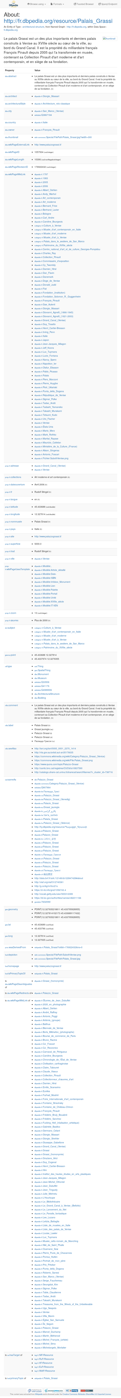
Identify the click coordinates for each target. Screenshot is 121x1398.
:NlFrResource (44, 1355)
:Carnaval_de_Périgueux (51, 1051)
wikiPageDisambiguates (18, 984)
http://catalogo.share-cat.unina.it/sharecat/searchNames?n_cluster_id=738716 (74, 772)
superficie (12, 543)
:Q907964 (43, 787)
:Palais (42, 375)
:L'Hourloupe (45, 1197)
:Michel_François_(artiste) (51, 1339)
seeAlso (10, 748)
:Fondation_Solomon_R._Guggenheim (58, 296)
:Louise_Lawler (46, 1233)
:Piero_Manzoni (46, 379)
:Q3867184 (43, 114)
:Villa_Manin (44, 1316)
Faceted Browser (85, 4)
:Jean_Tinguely (46, 1189)
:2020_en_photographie (50, 1004)
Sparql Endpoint (109, 4)
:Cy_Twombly (45, 265)
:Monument (42, 674)
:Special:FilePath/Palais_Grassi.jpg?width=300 (63, 137)
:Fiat (41, 288)
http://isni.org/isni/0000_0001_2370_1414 (55, 748)
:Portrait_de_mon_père (50, 1260)
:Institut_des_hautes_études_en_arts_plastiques (63, 1174)
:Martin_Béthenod (47, 1335)
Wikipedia (39, 1394)
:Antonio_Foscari (47, 454)
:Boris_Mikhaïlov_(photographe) (54, 1032)
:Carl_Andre (44, 217)
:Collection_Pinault (48, 257)
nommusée (13, 521)
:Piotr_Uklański (46, 387)
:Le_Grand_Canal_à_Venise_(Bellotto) (58, 1205)
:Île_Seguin (44, 1323)
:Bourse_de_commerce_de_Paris (55, 1035)
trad (10, 551)
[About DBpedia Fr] (13, 4)
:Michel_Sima (45, 1343)
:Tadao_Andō (45, 403)
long (9, 935)
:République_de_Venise (50, 395)
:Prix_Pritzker (45, 1264)
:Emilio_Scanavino (47, 1087)
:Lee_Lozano (45, 1217)
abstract (10, 76)
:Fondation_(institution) (50, 292)
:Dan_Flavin (44, 272)
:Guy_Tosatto (45, 324)
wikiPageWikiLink (15, 174)
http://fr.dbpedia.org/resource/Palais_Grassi (58, 20)
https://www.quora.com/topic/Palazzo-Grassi (56, 764)
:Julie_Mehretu (46, 1193)
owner (9, 129)
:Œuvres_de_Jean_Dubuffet (52, 1000)
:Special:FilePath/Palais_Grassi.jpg (57, 958)
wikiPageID (12, 152)
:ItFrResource (43, 1362)
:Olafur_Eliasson (47, 367)
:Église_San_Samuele (49, 1319)
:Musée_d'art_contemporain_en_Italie (58, 229)
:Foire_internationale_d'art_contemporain (59, 1099)
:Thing (39, 666)
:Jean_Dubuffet (46, 1185)
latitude (11, 506)
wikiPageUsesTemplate (17, 568)
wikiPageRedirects (18, 993)
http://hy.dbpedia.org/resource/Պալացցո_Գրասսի (61, 826)
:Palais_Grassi (46, 973)
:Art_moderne (45, 201)
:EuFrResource (44, 1366)
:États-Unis (44, 426)
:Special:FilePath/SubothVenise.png (58, 954)
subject (10, 627)
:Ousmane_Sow (46, 1248)
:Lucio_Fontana (46, 355)
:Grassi (42, 1150)
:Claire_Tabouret (47, 1067)
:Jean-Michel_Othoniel (50, 1181)
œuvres (11, 620)
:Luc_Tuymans (46, 351)
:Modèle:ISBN (45, 577)
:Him (41, 1170)
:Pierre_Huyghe (46, 383)
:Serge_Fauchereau (48, 1280)
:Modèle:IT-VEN (46, 605)
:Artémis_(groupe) (47, 1020)
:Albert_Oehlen (46, 190)
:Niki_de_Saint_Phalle (49, 1245)
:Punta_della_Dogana (49, 391)
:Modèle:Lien (45, 585)
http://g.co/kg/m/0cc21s (46, 886)
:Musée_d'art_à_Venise (50, 237)
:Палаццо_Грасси (48, 854)
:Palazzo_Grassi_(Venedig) (52, 799)
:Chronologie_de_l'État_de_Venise (56, 1059)
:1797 (41, 174)
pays (10, 528)
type (8, 666)
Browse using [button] (37, 4)
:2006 (41, 186)
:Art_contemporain (48, 197)
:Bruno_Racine (46, 1039)
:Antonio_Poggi (46, 1016)
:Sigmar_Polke (46, 399)
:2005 (41, 182)
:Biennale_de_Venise (49, 1028)
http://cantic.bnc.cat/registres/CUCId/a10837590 (58, 768)
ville (9, 558)
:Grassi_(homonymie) (49, 980)
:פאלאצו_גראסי (46, 815)
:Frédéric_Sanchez (48, 1118)
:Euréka (42, 1091)
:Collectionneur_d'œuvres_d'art (54, 1079)
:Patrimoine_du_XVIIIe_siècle (53, 245)
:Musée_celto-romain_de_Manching (56, 1241)
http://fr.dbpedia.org (76, 26)
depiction (11, 954)
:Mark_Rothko (45, 434)
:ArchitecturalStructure (47, 693)
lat (8, 924)
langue (11, 499)
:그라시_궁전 (45, 838)
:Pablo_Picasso (46, 371)
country (10, 122)
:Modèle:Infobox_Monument (52, 581)
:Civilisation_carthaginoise (51, 1063)
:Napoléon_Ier (45, 363)
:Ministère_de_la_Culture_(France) (56, 446)
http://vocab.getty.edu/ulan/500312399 (54, 893)
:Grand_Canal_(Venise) (50, 320)
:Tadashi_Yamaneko (49, 407)
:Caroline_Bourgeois (49, 221)
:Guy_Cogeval (45, 1162)
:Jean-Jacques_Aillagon (50, 343)
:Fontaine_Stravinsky (49, 1103)
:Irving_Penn (45, 332)
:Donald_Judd (45, 284)
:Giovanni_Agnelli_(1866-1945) (54, 312)
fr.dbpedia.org (11, 29)
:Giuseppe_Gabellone (49, 1142)
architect (11, 96)
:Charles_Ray (45, 253)
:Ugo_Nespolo (45, 1308)
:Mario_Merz (45, 430)
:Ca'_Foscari (45, 1043)
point (10, 654)
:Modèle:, (43, 566)
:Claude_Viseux (46, 1071)
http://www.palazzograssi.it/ (48, 144)
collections (13, 477)
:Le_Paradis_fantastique (50, 1213)
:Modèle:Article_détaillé (50, 570)
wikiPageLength (14, 159)
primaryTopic (15, 1378)
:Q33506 (42, 682)
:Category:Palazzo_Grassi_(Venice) (59, 783)
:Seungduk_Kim (46, 1284)
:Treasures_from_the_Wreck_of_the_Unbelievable (63, 1304)
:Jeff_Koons (44, 347)
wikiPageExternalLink (17, 144)
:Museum (41, 678)
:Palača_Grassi (46, 818)
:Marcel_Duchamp (47, 1331)
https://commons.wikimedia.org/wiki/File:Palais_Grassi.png (64, 760)
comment (11, 705)
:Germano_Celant (47, 1130)
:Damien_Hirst (45, 268)
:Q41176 (42, 685)
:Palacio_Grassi (47, 803)
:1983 (41, 178)
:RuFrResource (44, 1358)
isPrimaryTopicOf (15, 973)
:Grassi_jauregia (47, 807)
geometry (11, 909)
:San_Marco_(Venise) (49, 111)
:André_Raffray (46, 1012)
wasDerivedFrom (15, 947)
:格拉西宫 (43, 874)
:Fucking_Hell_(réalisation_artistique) (57, 1122)
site (9, 536)
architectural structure (33, 26)
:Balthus (42, 1024)
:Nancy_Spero (45, 359)
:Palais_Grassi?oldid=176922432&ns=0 (58, 947)
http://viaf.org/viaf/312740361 (49, 882)
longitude (12, 514)
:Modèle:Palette (46, 589)
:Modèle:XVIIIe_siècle (49, 601)
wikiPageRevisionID (16, 166)
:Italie (41, 122)
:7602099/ (43, 901)
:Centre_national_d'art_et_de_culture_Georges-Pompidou (67, 249)
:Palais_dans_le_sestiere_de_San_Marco (59, 241)
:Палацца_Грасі (47, 791)
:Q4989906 (43, 689)
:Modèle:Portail (46, 593)
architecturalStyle (15, 103)
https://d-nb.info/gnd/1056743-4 (50, 890)
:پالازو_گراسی (45, 811)
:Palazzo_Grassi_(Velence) (52, 822)
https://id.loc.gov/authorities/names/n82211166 (58, 897)
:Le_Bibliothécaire (47, 1201)
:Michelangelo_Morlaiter (50, 1347)
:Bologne (43, 213)
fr (8, 491)
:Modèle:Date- (45, 573)
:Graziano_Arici (46, 1158)
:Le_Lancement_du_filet (50, 1209)
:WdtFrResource (45, 1370)
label (9, 725)
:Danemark (44, 276)
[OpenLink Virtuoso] (34, 1390)
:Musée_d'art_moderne (50, 233)
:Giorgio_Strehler (47, 1138)
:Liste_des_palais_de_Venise (53, 1229)
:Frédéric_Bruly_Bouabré (51, 1114)
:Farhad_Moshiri (47, 1095)
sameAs (10, 779)
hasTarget (13, 1355)
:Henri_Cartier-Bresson (50, 328)
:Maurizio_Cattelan (48, 442)
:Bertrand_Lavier (47, 209)
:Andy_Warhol (45, 193)
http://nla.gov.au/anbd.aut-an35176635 (54, 752)
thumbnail (11, 137)
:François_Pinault (47, 129)
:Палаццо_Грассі (47, 870)
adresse (12, 465)
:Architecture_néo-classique (52, 103)
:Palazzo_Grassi (44, 779)
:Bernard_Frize (46, 205)
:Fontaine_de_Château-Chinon (54, 1106)
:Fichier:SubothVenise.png (51, 458)
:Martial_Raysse (46, 438)
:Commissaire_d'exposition (52, 261)
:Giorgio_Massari (47, 96)
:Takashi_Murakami (48, 410)
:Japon (42, 339)
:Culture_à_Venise (48, 225)
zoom (10, 612)
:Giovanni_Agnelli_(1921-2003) (54, 316)
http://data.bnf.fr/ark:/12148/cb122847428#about (59, 878)
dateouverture (15, 484)
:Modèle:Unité (45, 597)
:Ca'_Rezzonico (46, 1047)
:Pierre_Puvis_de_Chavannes (53, 1252)
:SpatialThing (42, 670)
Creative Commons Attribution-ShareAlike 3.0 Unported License (87, 1394)
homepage (12, 966)
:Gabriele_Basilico (47, 1126)
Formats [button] (57, 4)
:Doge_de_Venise (47, 280)
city (8, 111)
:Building (40, 697)
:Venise (42, 422)
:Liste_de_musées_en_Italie (52, 1225)
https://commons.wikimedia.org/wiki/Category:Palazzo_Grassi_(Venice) (70, 756)
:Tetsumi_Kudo (46, 414)
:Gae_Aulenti (45, 304)
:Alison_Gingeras (47, 450)
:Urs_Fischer (45, 418)
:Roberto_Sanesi (47, 1272)
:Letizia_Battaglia (47, 1221)
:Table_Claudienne (48, 1292)
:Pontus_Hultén (46, 1256)
